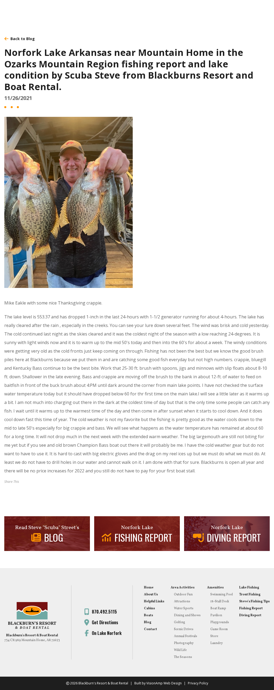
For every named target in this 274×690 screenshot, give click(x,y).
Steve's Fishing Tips (254, 601)
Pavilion (216, 615)
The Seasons (183, 657)
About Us (151, 594)
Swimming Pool (221, 594)
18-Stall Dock (219, 601)
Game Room (219, 629)
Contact (150, 629)
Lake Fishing (249, 587)
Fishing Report (251, 608)
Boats (148, 615)
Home (149, 587)
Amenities (215, 587)
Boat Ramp (218, 608)
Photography (183, 643)
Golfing (179, 622)
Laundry (216, 643)
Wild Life (180, 650)
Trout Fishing (250, 594)
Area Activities (183, 587)
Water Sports (183, 608)
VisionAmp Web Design (164, 683)
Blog (147, 622)
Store (214, 636)
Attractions (182, 601)
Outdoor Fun (183, 594)
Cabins (149, 608)
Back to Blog (22, 38)
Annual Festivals (185, 636)
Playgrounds (219, 622)
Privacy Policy (198, 683)
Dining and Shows (187, 615)
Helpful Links (154, 601)
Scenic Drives (183, 629)
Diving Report (250, 615)
